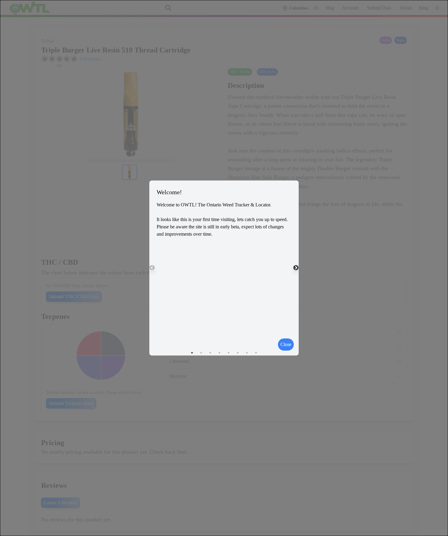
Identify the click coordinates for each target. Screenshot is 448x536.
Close (285, 344)
